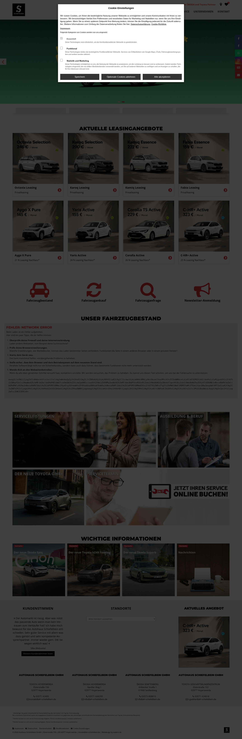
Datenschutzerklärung (140, 24)
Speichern (80, 77)
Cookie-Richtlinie (158, 24)
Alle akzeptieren (162, 77)
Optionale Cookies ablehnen (121, 77)
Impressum (65, 28)
